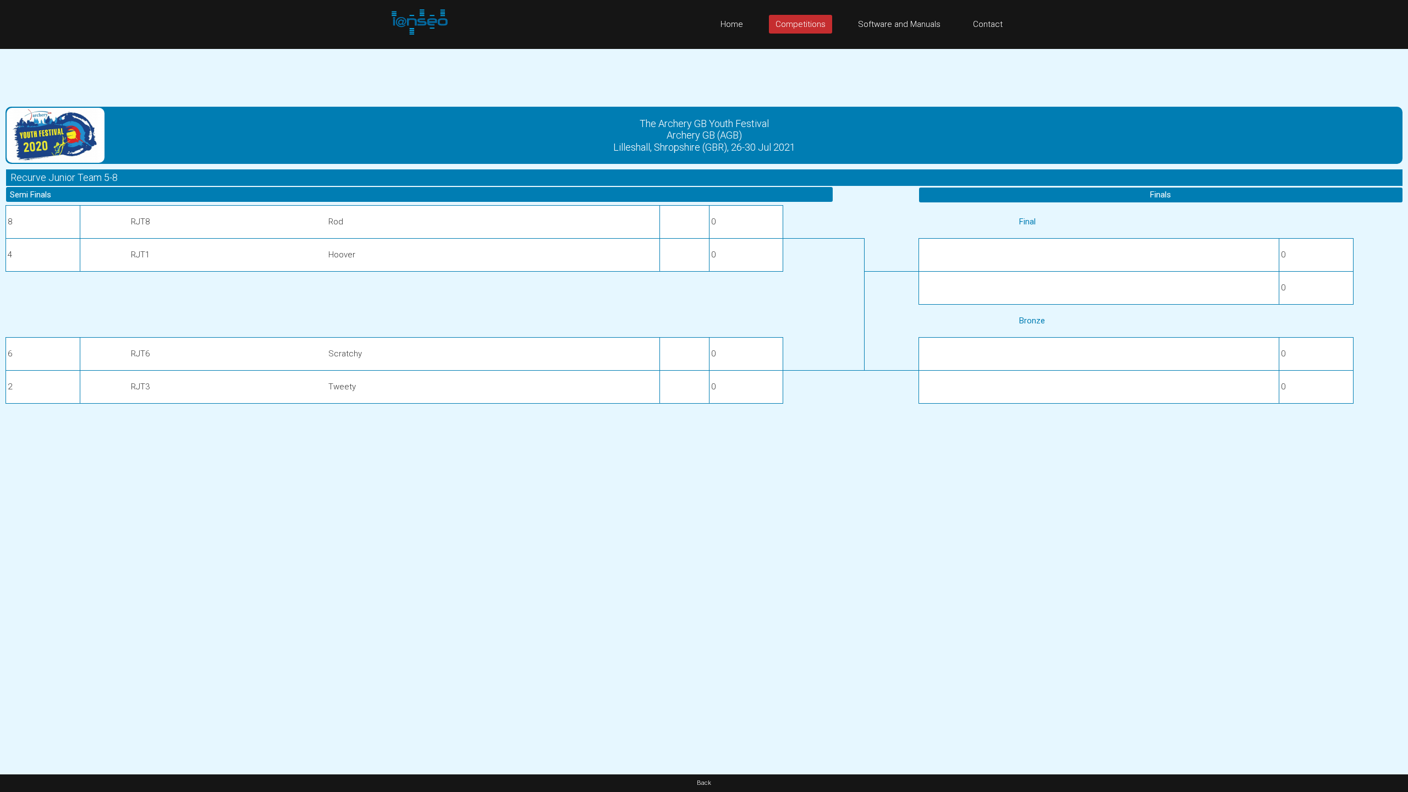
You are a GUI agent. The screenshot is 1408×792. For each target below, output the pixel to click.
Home (732, 24)
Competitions (801, 24)
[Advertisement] (704, 73)
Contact (988, 24)
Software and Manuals (899, 24)
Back (704, 783)
